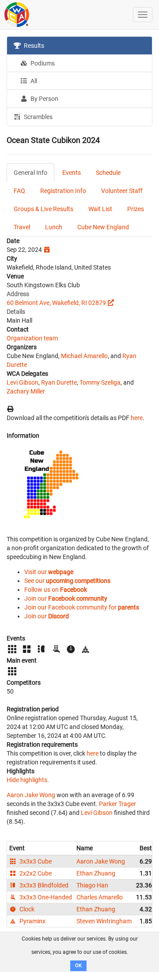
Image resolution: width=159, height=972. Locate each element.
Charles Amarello (99, 897)
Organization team (32, 338)
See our (67, 580)
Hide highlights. (28, 779)
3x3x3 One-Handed (45, 897)
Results (33, 45)
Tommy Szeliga (100, 382)
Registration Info (63, 190)
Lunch (53, 227)
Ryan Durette (59, 382)
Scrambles (38, 116)
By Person (43, 98)
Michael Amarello (84, 355)
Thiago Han (92, 885)
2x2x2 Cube (35, 873)
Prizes (135, 208)
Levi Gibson (22, 382)
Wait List (100, 208)
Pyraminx (31, 921)
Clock (26, 909)
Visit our (48, 571)
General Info (30, 172)
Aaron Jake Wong (31, 794)
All (33, 81)
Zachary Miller (26, 391)
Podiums (42, 63)
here (137, 417)
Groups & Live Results (43, 208)
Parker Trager (117, 803)
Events (71, 172)
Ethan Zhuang (95, 873)
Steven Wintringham (104, 921)
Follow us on (55, 589)
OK (78, 965)
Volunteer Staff (122, 190)
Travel (22, 227)
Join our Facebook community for (81, 607)
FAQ (19, 190)
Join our (65, 598)
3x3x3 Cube (35, 861)
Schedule (108, 172)
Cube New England (103, 227)
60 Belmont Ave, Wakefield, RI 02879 (56, 302)
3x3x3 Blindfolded (43, 885)
